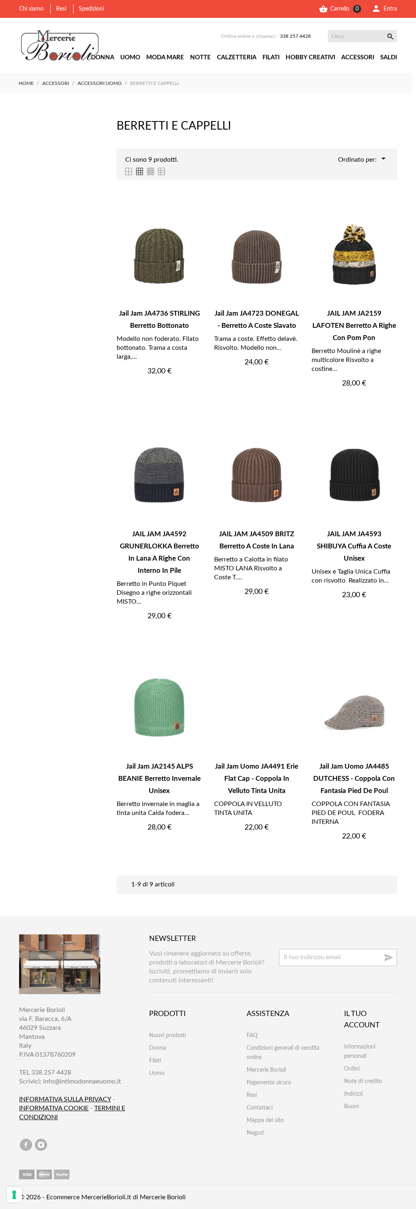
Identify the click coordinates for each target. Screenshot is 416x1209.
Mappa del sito (265, 1120)
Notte (200, 57)
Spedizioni (91, 9)
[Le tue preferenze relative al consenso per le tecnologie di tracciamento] (14, 1194)
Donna (102, 57)
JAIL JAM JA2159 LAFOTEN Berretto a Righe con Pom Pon (354, 325)
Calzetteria (236, 57)
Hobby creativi (310, 57)
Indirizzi (353, 1094)
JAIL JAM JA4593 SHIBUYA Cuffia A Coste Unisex (354, 546)
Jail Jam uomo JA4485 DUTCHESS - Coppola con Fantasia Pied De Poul (354, 778)
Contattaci (260, 1108)
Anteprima (159, 389)
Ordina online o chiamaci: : (266, 36)
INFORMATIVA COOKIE (54, 1108)
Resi (61, 9)
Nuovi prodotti (167, 1035)
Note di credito (363, 1081)
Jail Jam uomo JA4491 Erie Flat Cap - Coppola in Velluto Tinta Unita (256, 778)
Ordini (352, 1069)
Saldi (388, 57)
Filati (271, 57)
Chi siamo (31, 9)
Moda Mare (165, 57)
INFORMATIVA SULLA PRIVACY (65, 1099)
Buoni (351, 1106)
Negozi (255, 1133)
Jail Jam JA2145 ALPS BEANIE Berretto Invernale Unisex (159, 778)
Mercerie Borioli (266, 1070)
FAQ (252, 1035)
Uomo (130, 57)
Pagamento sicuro (269, 1083)
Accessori (357, 57)
